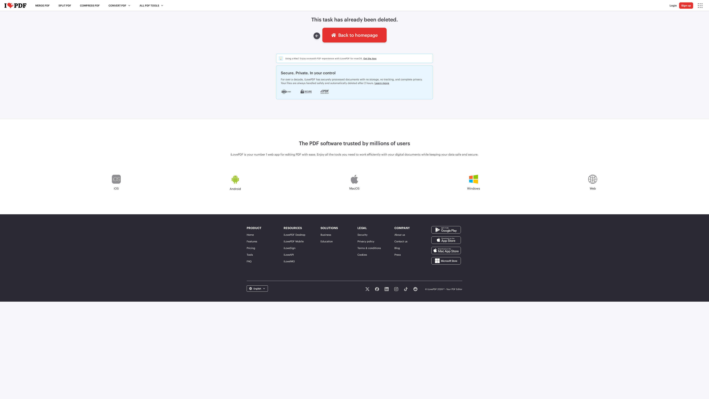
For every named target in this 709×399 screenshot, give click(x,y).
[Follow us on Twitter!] (367, 289)
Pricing (251, 248)
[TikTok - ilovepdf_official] (406, 289)
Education (327, 241)
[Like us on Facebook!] (377, 289)
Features (252, 241)
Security (362, 234)
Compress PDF (90, 5)
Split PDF (65, 5)
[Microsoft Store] (446, 260)
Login (673, 5)
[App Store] (446, 239)
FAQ (249, 261)
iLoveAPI (289, 254)
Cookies (362, 254)
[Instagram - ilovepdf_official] (396, 289)
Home (250, 234)
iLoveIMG (289, 261)
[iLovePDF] (15, 5)
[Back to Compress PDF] (317, 36)
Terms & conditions (369, 248)
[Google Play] (446, 229)
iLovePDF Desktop (294, 234)
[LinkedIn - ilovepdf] (386, 289)
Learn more (382, 83)
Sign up (686, 5)
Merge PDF (42, 5)
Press (397, 254)
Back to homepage (358, 35)
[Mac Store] (446, 250)
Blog (397, 248)
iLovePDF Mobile (294, 241)
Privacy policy (365, 241)
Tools (250, 254)
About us (399, 234)
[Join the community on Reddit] (415, 289)
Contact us (400, 241)
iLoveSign (289, 248)
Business (326, 234)
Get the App (369, 58)
